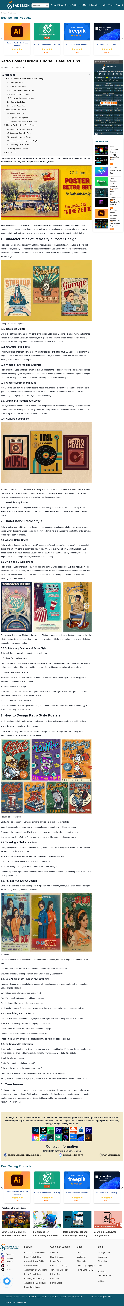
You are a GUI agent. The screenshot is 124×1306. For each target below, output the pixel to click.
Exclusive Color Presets (34, 1253)
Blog (118, 5)
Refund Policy (56, 1261)
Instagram (9, 1258)
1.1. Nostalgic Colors (15, 83)
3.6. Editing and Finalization (17, 149)
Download (95, 5)
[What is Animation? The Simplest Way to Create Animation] (16, 1219)
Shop (53, 5)
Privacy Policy (56, 1274)
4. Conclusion (10, 152)
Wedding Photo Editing (34, 1279)
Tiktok (8, 1266)
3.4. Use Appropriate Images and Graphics (23, 141)
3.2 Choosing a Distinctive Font (19, 133)
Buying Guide (71, 5)
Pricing (60, 5)
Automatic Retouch (32, 1266)
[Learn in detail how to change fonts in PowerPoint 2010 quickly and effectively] (108, 1219)
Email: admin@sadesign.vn (15, 1302)
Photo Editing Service (86, 1270)
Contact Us (55, 1279)
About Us (54, 1253)
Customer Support (60, 1246)
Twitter (8, 1269)
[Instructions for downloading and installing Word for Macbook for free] (47, 1219)
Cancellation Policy (58, 1266)
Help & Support (56, 1257)
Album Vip (81, 1261)
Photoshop (102, 1261)
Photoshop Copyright (86, 1266)
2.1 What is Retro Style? (16, 114)
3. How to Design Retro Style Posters (20, 125)
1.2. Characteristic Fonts (16, 86)
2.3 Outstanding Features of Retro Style (22, 121)
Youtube (9, 1262)
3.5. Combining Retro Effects (18, 145)
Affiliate (111, 5)
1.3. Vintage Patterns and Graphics (20, 90)
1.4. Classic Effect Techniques (18, 94)
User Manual (84, 5)
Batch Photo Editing (32, 1257)
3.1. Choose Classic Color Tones (19, 129)
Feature (28, 1246)
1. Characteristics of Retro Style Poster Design (24, 79)
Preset (79, 1253)
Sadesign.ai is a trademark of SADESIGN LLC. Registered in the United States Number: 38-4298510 (43, 1297)
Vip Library (81, 1257)
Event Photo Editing (32, 1274)
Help (104, 5)
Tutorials (101, 1266)
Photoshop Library (32, 1287)
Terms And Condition (59, 1270)
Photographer (104, 1253)
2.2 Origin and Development (17, 117)
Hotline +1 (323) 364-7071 (101, 1297)
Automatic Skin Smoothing (35, 1270)
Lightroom (102, 1257)
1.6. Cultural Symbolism (16, 102)
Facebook (9, 1254)
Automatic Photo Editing (34, 1261)
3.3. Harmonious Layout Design (19, 137)
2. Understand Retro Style (15, 110)
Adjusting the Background (35, 1283)
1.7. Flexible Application (16, 106)
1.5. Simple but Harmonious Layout (20, 98)
